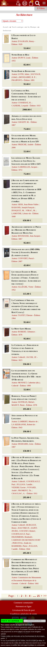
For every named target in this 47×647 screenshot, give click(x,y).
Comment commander (23, 602)
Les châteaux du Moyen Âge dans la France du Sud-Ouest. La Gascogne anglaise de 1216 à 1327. (26, 164)
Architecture (7, 30)
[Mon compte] (18, 3)
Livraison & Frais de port (23, 610)
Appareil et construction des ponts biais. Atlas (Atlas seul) (26, 120)
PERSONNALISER (34, 621)
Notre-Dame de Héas (25, 58)
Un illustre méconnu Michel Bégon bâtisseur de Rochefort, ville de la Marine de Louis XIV (26, 141)
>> (45, 595)
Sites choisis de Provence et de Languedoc (25, 421)
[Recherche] (37, 3)
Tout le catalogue (18, 27)
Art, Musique (31, 27)
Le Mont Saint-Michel (24, 332)
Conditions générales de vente (23, 614)
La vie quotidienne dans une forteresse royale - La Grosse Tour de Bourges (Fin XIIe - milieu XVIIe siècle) (26, 378)
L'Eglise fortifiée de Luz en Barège (23, 39)
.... (34, 595)
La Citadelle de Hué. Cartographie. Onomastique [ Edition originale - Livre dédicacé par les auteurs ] (26, 98)
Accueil (5, 27)
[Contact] (24, 3)
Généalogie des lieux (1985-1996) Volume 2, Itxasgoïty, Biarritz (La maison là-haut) (26, 255)
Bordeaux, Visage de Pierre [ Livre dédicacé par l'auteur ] (24, 400)
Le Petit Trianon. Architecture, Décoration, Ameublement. (26, 442)
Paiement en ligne (23, 606)
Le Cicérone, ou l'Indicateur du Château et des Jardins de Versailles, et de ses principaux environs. (25, 352)
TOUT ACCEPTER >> (11, 621)
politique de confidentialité (37, 645)
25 (38, 595)
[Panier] (31, 3)
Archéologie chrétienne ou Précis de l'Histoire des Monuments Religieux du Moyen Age (26, 233)
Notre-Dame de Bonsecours (26, 75)
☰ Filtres (41, 8)
